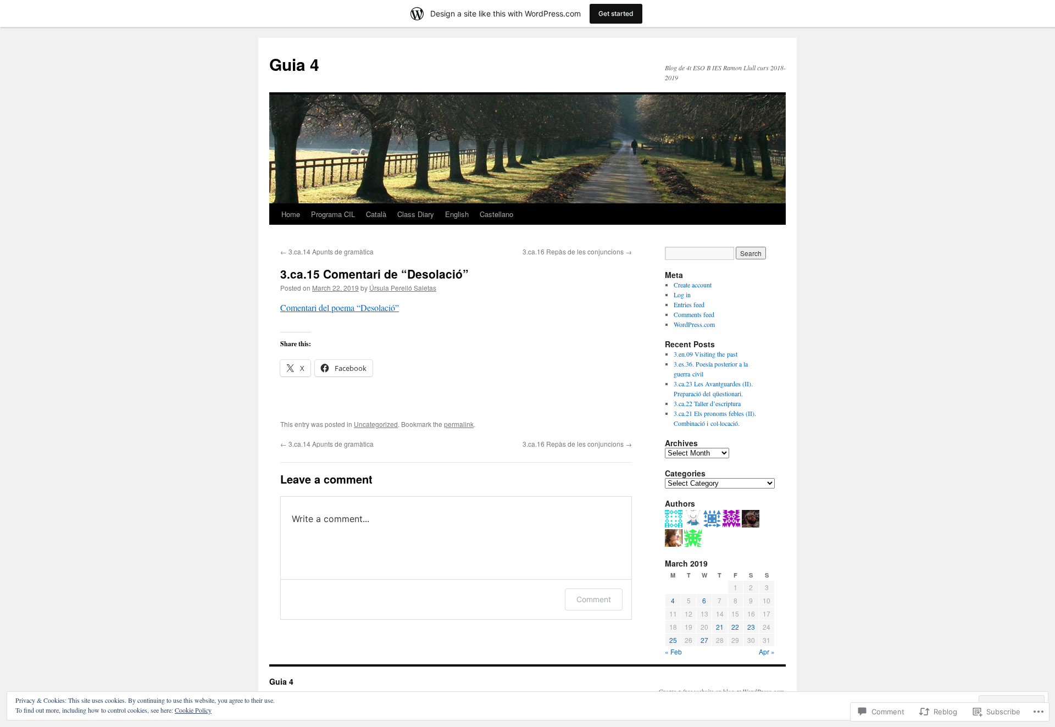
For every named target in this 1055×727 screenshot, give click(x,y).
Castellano (496, 214)
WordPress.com (694, 324)
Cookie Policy (193, 710)
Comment (593, 599)
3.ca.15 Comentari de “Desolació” (374, 273)
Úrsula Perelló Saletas (402, 287)
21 (720, 626)
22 (735, 626)
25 (673, 640)
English (457, 214)
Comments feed (694, 314)
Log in (682, 294)
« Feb (673, 651)
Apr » (767, 651)
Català (376, 214)
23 (751, 626)
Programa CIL (333, 214)
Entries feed (689, 304)
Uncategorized (376, 424)
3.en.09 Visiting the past (705, 353)
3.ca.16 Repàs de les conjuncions (577, 251)
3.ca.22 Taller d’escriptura (707, 403)
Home (290, 214)
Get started (616, 13)
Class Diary (415, 214)
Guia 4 (294, 64)
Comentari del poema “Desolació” (339, 307)
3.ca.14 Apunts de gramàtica (327, 251)
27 (704, 640)
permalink (459, 424)
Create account (693, 284)
